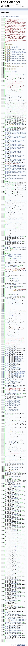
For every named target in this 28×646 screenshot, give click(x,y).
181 (2, 352)
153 (2, 313)
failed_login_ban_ (10, 383)
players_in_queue (17, 303)
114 (2, 261)
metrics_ (15, 407)
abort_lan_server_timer (18, 620)
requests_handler (16, 510)
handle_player (9, 128)
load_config (14, 390)
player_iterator (10, 130)
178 (2, 346)
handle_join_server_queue (12, 168)
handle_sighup (15, 606)
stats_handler (15, 502)
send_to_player (9, 205)
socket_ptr (19, 97)
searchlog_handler (16, 587)
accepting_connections (17, 123)
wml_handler (14, 522)
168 (2, 332)
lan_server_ (8, 370)
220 (2, 412)
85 (2, 204)
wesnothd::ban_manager (14, 254)
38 (2, 74)
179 (2, 348)
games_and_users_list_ (11, 405)
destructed (14, 89)
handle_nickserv (10, 147)
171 (2, 336)
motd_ (16, 357)
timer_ (7, 612)
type (24, 185)
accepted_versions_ (10, 345)
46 (2, 90)
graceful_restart (20, 124)
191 (2, 366)
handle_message (9, 155)
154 (2, 315)
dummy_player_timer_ (11, 626)
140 (2, 296)
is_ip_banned (16, 397)
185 (2, 358)
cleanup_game (14, 162)
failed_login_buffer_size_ (13, 386)
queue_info (15, 294)
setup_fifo (14, 469)
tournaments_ (19, 360)
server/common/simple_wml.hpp (14, 56)
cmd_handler (11, 482)
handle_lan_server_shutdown (13, 622)
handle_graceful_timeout (12, 614)
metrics (10, 407)
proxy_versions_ (10, 351)
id (12, 299)
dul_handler (14, 591)
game (20, 162)
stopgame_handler (16, 595)
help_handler (14, 498)
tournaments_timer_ (10, 447)
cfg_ (13, 336)
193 (2, 369)
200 (2, 377)
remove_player (9, 178)
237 (2, 440)
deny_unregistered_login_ (18, 373)
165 (2, 329)
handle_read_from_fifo (11, 472)
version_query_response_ (12, 401)
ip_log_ (7, 276)
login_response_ (10, 403)
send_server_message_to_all (13, 241)
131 (2, 286)
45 (2, 89)
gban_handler (14, 579)
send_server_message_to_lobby (14, 236)
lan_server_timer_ (10, 618)
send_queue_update (16, 635)
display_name (15, 300)
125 (2, 278)
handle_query (9, 144)
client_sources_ (10, 378)
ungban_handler (15, 567)
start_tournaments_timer (12, 449)
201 (2, 379)
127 (2, 280)
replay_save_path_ (20, 375)
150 (2, 309)
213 (2, 402)
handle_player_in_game (11, 136)
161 (2, 325)
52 (2, 99)
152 (2, 311)
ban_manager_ (9, 255)
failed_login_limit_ (16, 381)
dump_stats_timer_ (10, 441)
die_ (17, 325)
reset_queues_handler (11, 600)
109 (2, 256)
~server (10, 90)
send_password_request (11, 119)
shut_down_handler (16, 486)
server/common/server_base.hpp (15, 58)
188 (2, 361)
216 (2, 407)
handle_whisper (9, 140)
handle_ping (8, 151)
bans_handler (14, 555)
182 (2, 354)
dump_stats (14, 443)
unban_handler (15, 563)
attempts (15, 281)
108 (2, 254)
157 (2, 318)
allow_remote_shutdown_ (18, 376)
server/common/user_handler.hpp (15, 49)
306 (2, 627)
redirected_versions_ (11, 349)
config (7, 298)
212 (2, 400)
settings (14, 304)
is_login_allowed (10, 107)
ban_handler (14, 559)
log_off (10, 263)
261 (2, 483)
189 (2, 362)
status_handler (15, 546)
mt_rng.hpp (15, 47)
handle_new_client (10, 97)
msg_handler (14, 538)
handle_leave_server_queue (13, 171)
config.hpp (15, 46)
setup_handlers (15, 476)
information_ (19, 361)
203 (2, 382)
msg (23, 120)
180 (2, 350)
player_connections (13, 409)
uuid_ (16, 332)
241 (2, 446)
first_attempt (12, 284)
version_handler (15, 534)
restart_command (20, 371)
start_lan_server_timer (18, 619)
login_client (9, 104)
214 (2, 404)
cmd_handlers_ (17, 484)
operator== (16, 265)
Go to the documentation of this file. (10, 16)
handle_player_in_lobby (12, 132)
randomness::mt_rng (13, 256)
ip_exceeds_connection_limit (13, 393)
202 (2, 381)
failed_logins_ (9, 319)
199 (2, 376)
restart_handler (15, 490)
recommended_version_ (11, 347)
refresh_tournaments (17, 450)
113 (2, 260)
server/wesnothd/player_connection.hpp (15, 61)
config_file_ (9, 335)
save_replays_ (15, 374)
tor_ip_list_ (9, 380)
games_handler (15, 518)
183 (2, 356)
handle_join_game (10, 165)
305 (2, 625)
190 (2, 364)
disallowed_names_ (10, 353)
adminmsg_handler (16, 526)
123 (2, 275)
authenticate (9, 114)
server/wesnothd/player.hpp (14, 54)
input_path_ (18, 329)
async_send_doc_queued (11, 212)
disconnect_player (10, 175)
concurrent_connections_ (12, 367)
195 (2, 372)
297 (2, 611)
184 (2, 357)
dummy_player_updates (11, 632)
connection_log (16, 258)
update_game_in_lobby (11, 463)
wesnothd (7, 9)
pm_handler (14, 530)
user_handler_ (9, 323)
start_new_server (16, 467)
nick (19, 260)
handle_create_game (10, 159)
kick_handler (14, 571)
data (24, 169)
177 (2, 344)
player (17, 130)
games (6, 414)
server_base (22, 74)
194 (2, 371)
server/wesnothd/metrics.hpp (14, 51)
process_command (10, 456)
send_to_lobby (9, 200)
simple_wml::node (14, 109)
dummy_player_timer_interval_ (14, 628)
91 (2, 217)
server (2, 9)
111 (2, 258)
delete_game (14, 459)
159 (2, 321)
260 (2, 478)
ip (22, 260)
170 (2, 334)
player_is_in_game (10, 247)
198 (2, 375)
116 (2, 265)
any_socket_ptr (19, 218)
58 (2, 123)
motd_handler (14, 583)
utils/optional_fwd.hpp (18, 63)
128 (2, 281)
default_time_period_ (11, 365)
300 (2, 617)
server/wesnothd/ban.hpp (19, 52)
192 (2, 368)
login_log (15, 278)
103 (2, 246)
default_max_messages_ (11, 363)
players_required (10, 302)
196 (2, 373)
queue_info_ (8, 355)
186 (2, 359)
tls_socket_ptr (20, 100)
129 (2, 282)
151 (2, 310)
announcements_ (19, 358)
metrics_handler (15, 506)
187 (2, 360)
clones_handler (15, 550)
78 (2, 186)
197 (2, 374)
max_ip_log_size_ (20, 372)
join (22, 166)
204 (2, 384)
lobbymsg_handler (16, 542)
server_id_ (18, 359)
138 (2, 294)
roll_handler (14, 514)
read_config (15, 340)
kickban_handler (15, 575)
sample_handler (15, 494)
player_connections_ (13, 222)
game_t (22, 421)
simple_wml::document (19, 133)
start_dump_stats (16, 442)
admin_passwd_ (19, 356)
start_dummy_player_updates (13, 630)
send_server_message (11, 183)
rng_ (21, 256)
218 (2, 409)
